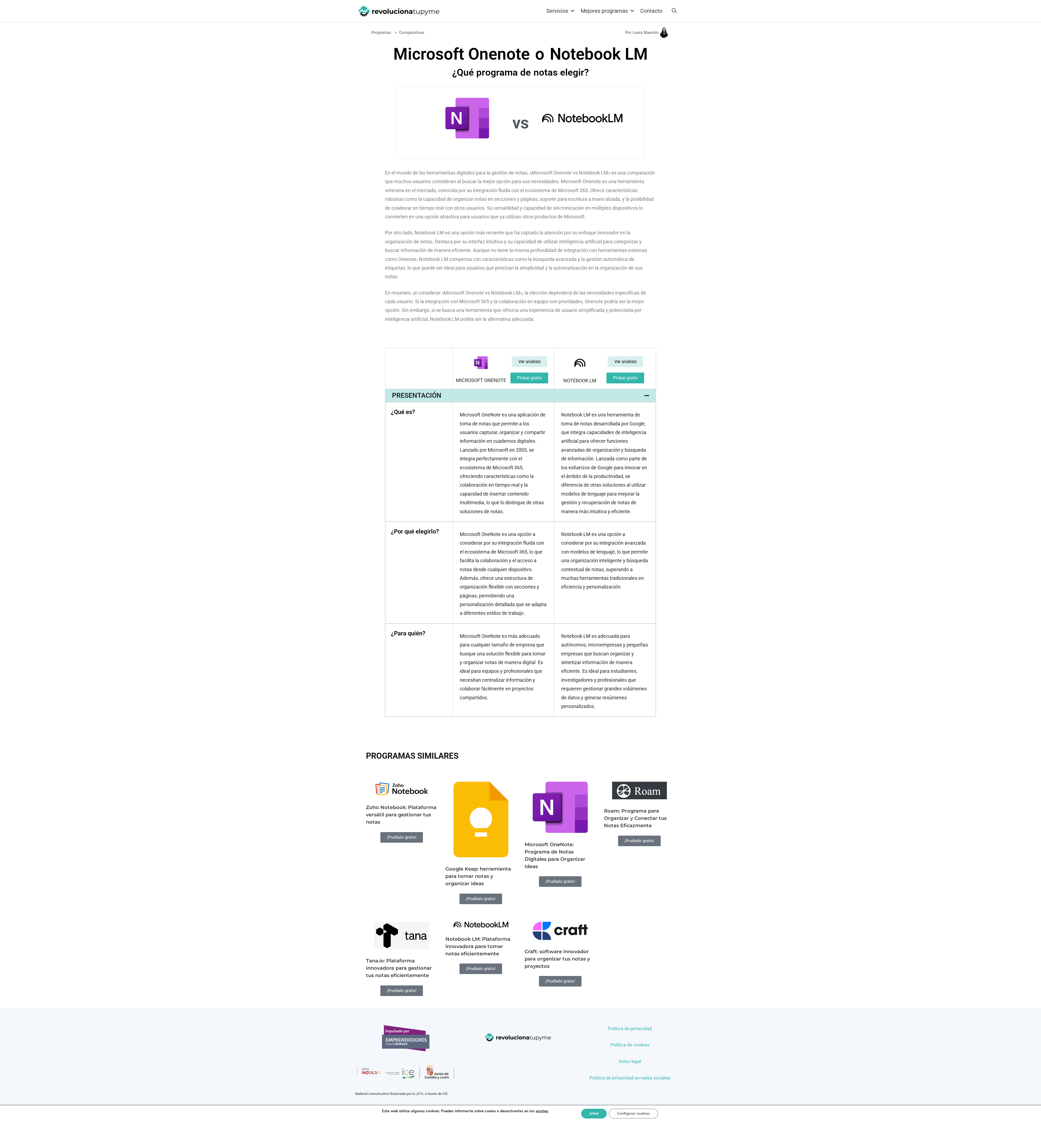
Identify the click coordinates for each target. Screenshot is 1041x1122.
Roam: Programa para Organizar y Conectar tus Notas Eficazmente (635, 818)
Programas (381, 32)
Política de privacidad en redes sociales (629, 1078)
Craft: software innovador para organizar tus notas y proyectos (557, 959)
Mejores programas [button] (604, 11)
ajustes (542, 1111)
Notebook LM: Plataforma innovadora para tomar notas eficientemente (477, 946)
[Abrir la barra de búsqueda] (674, 10)
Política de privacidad (630, 1028)
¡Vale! (594, 1113)
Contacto (651, 11)
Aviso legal (630, 1061)
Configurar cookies (633, 1113)
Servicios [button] (557, 11)
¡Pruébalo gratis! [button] (401, 837)
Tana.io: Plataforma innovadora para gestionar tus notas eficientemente (399, 968)
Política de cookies (630, 1044)
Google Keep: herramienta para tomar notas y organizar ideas (478, 876)
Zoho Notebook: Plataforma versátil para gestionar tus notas (401, 814)
